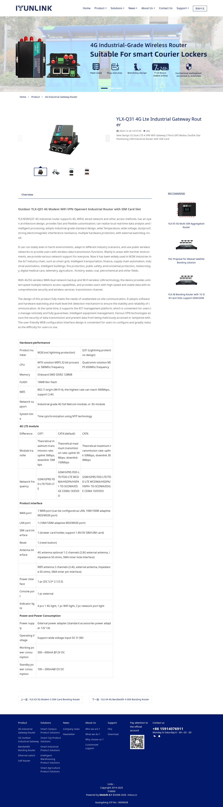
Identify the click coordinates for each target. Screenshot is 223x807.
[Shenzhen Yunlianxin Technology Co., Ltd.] (34, 8)
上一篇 (50, 699)
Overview (27, 194)
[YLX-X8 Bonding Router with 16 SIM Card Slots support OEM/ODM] (186, 280)
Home (86, 8)
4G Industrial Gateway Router (61, 96)
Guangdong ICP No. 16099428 (111, 802)
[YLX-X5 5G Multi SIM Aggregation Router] (186, 209)
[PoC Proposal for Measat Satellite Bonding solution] (186, 244)
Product (35, 96)
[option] (111, 54)
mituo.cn (132, 794)
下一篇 (120, 699)
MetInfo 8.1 (105, 794)
